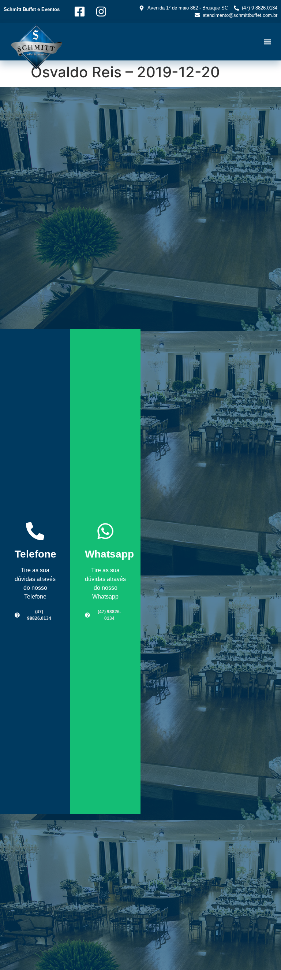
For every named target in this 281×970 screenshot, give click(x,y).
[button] (268, 42)
